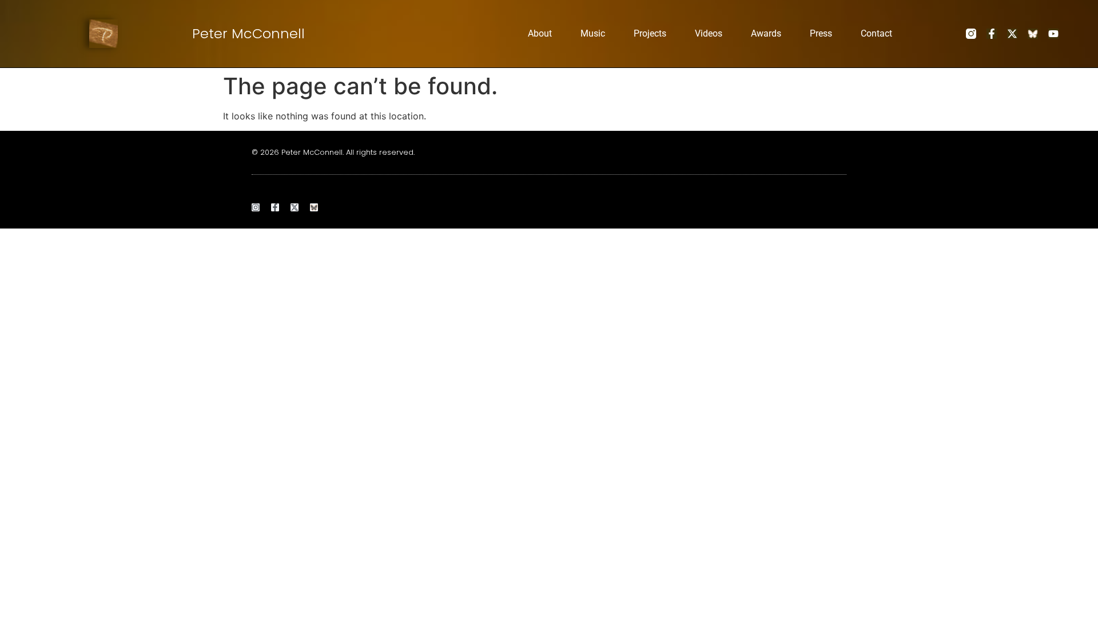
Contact (876, 33)
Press (821, 33)
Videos (708, 33)
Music (592, 33)
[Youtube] (1053, 34)
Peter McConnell (248, 33)
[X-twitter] (1012, 34)
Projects (650, 33)
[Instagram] (256, 207)
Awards (766, 33)
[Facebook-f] (991, 34)
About (540, 33)
